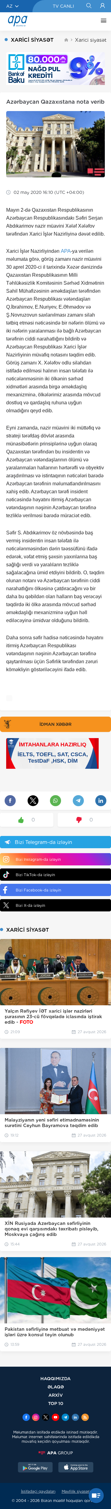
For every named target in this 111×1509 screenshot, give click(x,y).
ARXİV (55, 1395)
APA (66, 251)
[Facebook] (26, 1418)
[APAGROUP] (55, 1452)
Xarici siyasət (90, 40)
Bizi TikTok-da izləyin (35, 874)
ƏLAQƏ (55, 1386)
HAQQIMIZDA (55, 1378)
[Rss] (85, 1418)
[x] (45, 1418)
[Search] (88, 6)
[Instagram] (35, 1418)
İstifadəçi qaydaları (38, 1491)
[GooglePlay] (35, 1468)
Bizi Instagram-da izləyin (38, 859)
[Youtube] (55, 1418)
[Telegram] (65, 1418)
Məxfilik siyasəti (76, 1491)
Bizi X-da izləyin (30, 905)
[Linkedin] (75, 1418)
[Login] (102, 6)
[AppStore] (75, 1468)
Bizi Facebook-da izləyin (38, 890)
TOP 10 (55, 1403)
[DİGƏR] (102, 21)
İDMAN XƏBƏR (55, 724)
